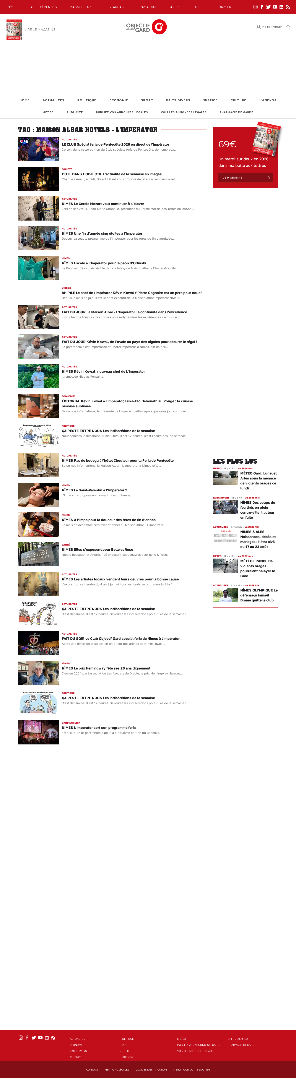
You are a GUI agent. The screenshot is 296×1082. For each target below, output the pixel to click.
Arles (175, 7)
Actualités (53, 100)
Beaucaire (118, 7)
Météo (48, 112)
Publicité (75, 112)
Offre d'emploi (238, 1038)
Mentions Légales (117, 1069)
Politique (86, 100)
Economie (118, 100)
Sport (147, 100)
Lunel (198, 7)
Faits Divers (178, 100)
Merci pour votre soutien (191, 1069)
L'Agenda (268, 100)
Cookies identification (151, 1069)
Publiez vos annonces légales (122, 112)
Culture (238, 100)
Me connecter (272, 26)
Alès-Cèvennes (44, 7)
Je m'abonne (232, 177)
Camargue (148, 7)
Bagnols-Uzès (83, 7)
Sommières (226, 7)
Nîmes (13, 7)
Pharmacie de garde (236, 112)
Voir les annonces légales (184, 112)
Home (25, 100)
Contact (92, 1069)
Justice (210, 100)
